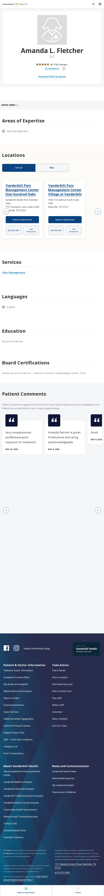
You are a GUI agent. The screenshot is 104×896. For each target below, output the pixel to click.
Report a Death (11, 698)
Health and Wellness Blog (37, 648)
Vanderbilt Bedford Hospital (18, 781)
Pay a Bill (56, 698)
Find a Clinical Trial (61, 691)
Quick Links (8, 104)
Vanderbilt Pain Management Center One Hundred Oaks (22, 189)
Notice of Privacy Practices (17, 725)
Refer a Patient (59, 718)
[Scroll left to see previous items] (6, 211)
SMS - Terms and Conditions (18, 739)
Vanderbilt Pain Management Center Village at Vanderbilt (65, 189)
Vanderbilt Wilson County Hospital (21, 802)
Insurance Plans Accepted (52, 76)
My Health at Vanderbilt (16, 684)
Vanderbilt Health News (64, 771)
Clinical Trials (10, 823)
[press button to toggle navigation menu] (100, 4)
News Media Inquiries (63, 778)
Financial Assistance (14, 704)
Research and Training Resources (21, 816)
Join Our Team (59, 725)
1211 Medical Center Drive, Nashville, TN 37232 (75, 866)
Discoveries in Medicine (64, 792)
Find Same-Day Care (62, 684)
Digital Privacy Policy (14, 732)
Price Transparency (13, 753)
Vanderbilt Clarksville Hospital (19, 788)
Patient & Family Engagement (18, 718)
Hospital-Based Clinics (15, 830)
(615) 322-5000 (62, 872)
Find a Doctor (59, 670)
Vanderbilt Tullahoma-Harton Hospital (23, 795)
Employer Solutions (13, 837)
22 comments (52, 68)
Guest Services (11, 711)
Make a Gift (58, 704)
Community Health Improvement (20, 809)
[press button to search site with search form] (93, 4)
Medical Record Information (18, 691)
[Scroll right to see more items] (98, 211)
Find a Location (60, 677)
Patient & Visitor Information (18, 670)
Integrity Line (10, 746)
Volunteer (57, 711)
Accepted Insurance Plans (17, 677)
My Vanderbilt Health (63, 785)
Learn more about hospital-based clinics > (25, 878)
